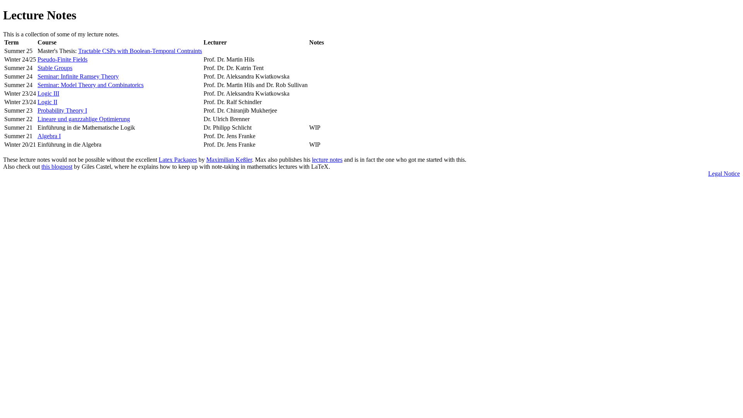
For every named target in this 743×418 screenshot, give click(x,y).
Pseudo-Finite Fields (62, 59)
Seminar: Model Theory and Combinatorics (91, 85)
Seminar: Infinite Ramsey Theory (78, 76)
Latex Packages (178, 159)
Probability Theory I (62, 110)
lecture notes (327, 159)
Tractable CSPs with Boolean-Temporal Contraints (140, 51)
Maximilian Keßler (229, 159)
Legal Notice (724, 173)
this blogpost (56, 166)
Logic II (47, 102)
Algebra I (49, 136)
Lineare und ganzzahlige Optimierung (84, 119)
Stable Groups (55, 68)
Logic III (48, 93)
